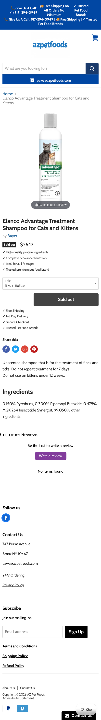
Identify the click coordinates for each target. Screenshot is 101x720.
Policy (13, 666)
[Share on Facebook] (6, 349)
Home (7, 94)
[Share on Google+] (24, 349)
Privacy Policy (13, 585)
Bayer (12, 235)
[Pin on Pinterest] (34, 349)
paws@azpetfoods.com (20, 563)
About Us (8, 688)
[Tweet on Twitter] (15, 349)
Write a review (50, 456)
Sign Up (76, 631)
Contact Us (27, 688)
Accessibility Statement (18, 698)
